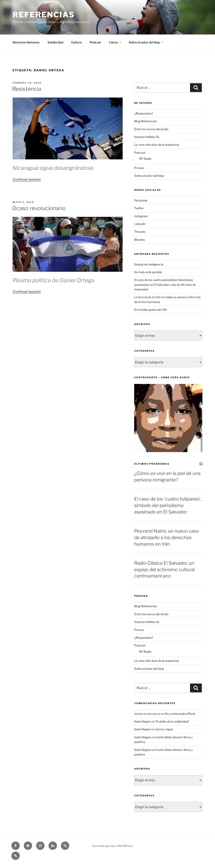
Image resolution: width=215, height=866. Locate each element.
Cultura (76, 42)
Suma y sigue (164, 729)
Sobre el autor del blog (144, 42)
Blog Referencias (145, 121)
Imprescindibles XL (147, 137)
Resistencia (26, 89)
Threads (139, 231)
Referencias (44, 14)
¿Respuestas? (143, 113)
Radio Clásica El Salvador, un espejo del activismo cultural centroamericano (164, 569)
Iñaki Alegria (142, 721)
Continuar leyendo (27, 179)
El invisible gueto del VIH (150, 309)
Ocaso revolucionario (39, 208)
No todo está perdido (148, 272)
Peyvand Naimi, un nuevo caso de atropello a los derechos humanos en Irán (166, 537)
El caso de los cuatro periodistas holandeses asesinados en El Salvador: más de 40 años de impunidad (165, 284)
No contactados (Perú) (180, 713)
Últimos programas (151, 463)
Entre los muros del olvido (151, 129)
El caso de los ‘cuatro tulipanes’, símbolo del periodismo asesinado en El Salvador (167, 505)
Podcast (95, 42)
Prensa (139, 168)
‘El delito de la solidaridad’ (172, 721)
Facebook (140, 200)
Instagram (141, 216)
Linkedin (140, 224)
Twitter (139, 208)
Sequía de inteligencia (148, 264)
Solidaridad (55, 42)
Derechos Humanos (26, 42)
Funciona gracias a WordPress (112, 846)
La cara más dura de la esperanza (156, 144)
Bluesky (139, 239)
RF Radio (145, 158)
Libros (113, 42)
